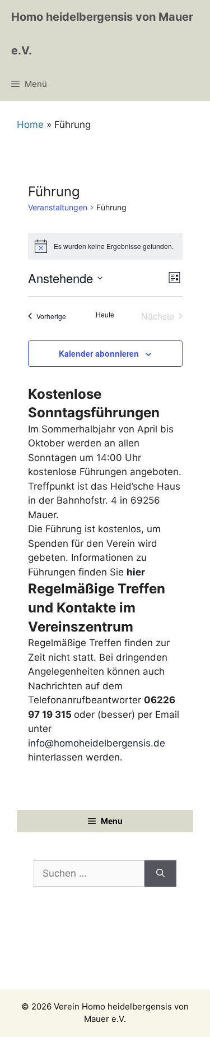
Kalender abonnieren (99, 353)
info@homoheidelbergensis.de (96, 743)
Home (30, 124)
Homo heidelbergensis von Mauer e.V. (102, 33)
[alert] (105, 246)
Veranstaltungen (57, 207)
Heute (105, 314)
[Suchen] (160, 873)
